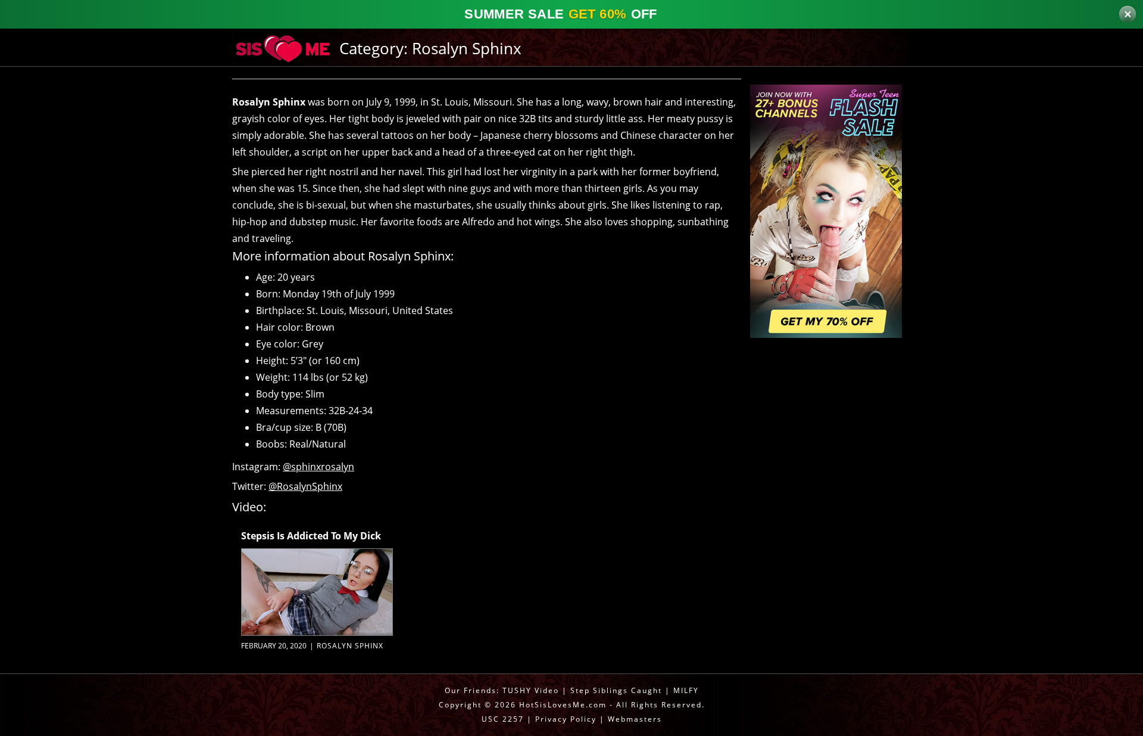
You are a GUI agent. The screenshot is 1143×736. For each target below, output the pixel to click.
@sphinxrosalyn (318, 466)
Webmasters (635, 719)
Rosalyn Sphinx (350, 646)
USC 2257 (503, 719)
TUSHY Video (530, 690)
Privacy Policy (566, 719)
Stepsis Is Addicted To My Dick (311, 535)
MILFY (686, 690)
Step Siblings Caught (616, 690)
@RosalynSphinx (305, 486)
